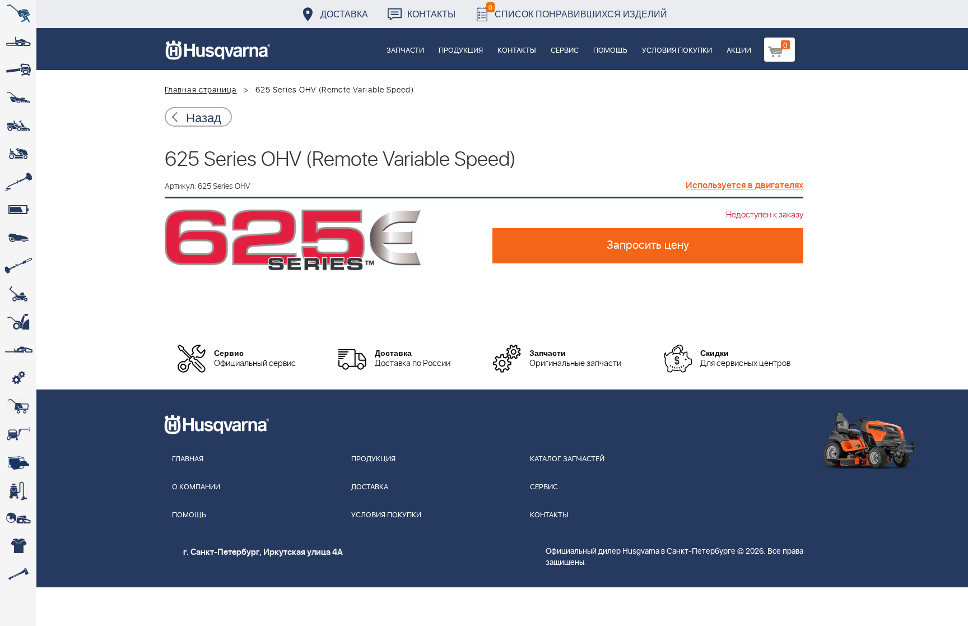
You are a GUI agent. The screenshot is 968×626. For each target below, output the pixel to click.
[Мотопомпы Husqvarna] (18, 462)
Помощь (610, 50)
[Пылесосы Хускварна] (18, 490)
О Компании (196, 487)
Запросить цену (648, 245)
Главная (187, 459)
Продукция (461, 50)
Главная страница (201, 90)
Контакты (431, 13)
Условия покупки (677, 50)
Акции (739, 50)
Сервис (565, 50)
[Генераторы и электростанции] (18, 406)
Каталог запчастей (567, 459)
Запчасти (405, 50)
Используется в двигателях (744, 185)
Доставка (344, 13)
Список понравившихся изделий (577, 11)
